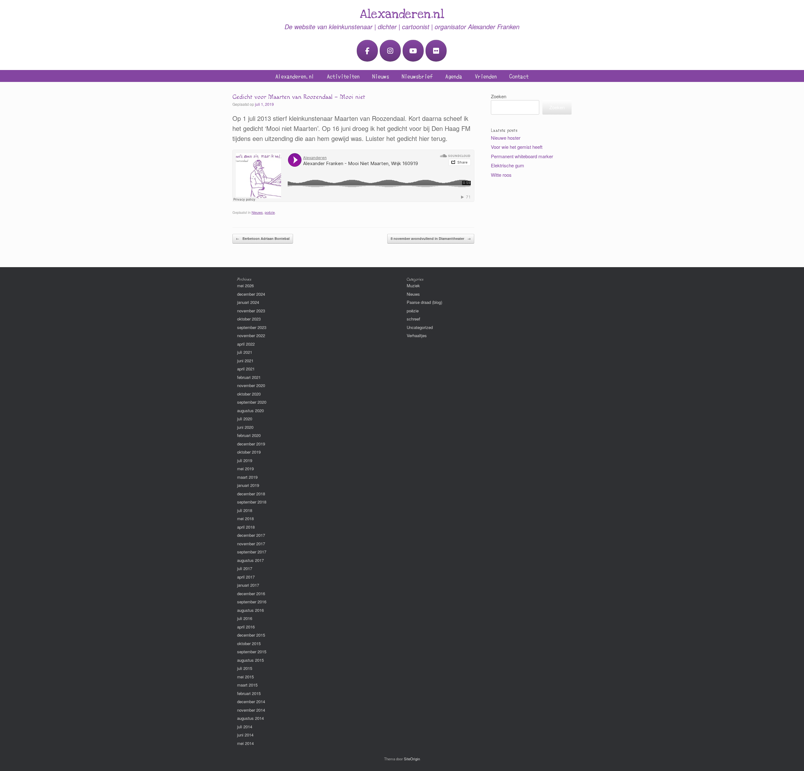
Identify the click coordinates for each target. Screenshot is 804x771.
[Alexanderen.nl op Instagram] (390, 51)
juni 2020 (245, 427)
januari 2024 (248, 302)
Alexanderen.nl (294, 76)
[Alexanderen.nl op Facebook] (367, 51)
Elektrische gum (507, 165)
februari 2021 (249, 377)
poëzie (270, 212)
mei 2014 (245, 743)
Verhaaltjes (417, 335)
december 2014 (251, 701)
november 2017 (251, 544)
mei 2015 (245, 677)
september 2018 (251, 502)
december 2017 (251, 535)
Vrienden (486, 76)
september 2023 (251, 327)
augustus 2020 (250, 410)
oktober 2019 (249, 452)
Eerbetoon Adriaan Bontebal (263, 238)
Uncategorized (420, 327)
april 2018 (246, 527)
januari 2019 (248, 485)
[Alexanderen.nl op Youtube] (413, 51)
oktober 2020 (249, 394)
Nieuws (380, 76)
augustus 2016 (250, 610)
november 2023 (251, 311)
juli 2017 (244, 568)
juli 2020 (244, 419)
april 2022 (246, 344)
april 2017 (246, 577)
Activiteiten (343, 76)
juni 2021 (245, 361)
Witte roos (501, 174)
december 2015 (251, 635)
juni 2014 (245, 735)
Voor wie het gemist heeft (516, 146)
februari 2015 (249, 693)
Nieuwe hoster (505, 137)
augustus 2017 (250, 560)
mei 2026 (245, 285)
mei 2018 (245, 518)
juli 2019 (244, 460)
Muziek (413, 285)
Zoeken (498, 96)
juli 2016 (244, 618)
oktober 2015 (249, 643)
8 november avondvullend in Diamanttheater (431, 238)
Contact (519, 76)
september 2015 (251, 652)
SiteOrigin (412, 758)
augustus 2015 (250, 660)
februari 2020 (249, 435)
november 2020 (251, 385)
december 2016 (251, 593)
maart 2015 (247, 685)
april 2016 (246, 627)
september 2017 (251, 552)
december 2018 (251, 494)
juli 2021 (244, 352)
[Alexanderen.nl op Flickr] (436, 51)
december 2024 (251, 294)
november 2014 (251, 710)
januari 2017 (248, 585)
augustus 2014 (250, 718)
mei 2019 (245, 469)
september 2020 (251, 402)
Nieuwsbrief (417, 76)
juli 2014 (244, 727)
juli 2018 (244, 510)
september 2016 (251, 602)
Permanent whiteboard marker (522, 156)
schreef (413, 319)
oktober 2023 (249, 319)
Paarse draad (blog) (424, 302)
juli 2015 (244, 668)
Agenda (453, 76)
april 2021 (246, 369)
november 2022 (251, 335)
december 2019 (251, 444)
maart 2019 (247, 477)
